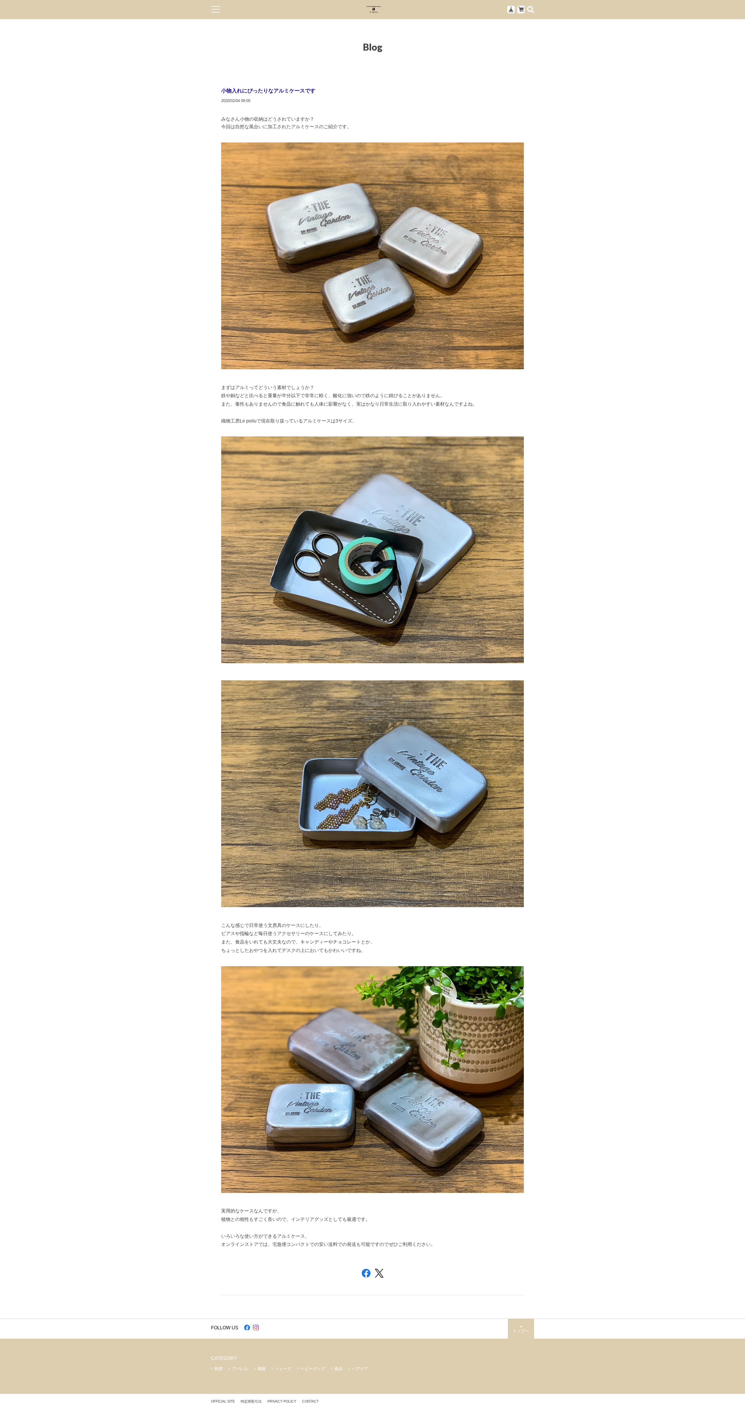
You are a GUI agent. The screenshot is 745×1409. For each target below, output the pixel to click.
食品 (338, 1368)
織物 (262, 1368)
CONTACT (310, 1401)
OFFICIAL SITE (223, 1401)
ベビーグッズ (313, 1368)
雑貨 (218, 1368)
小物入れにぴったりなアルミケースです (268, 90)
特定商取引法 (251, 1401)
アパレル (240, 1368)
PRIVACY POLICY (281, 1401)
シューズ (283, 1368)
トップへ (521, 1330)
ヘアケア (360, 1368)
